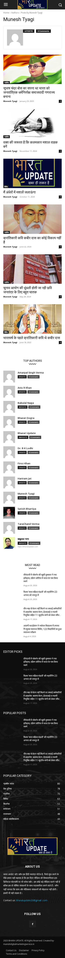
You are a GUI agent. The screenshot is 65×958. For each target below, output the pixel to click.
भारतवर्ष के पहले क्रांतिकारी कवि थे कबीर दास (31, 338)
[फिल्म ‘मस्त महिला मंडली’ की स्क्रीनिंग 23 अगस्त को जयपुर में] (12, 596)
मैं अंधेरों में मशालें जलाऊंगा (19, 192)
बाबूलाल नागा (23, 539)
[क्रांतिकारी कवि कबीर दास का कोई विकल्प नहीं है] (32, 219)
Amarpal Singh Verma (31, 372)
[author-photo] (15, 37)
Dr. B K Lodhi (25, 448)
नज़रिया (6, 82)
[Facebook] (32, 924)
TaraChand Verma (28, 523)
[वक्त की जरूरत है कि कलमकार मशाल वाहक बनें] (32, 123)
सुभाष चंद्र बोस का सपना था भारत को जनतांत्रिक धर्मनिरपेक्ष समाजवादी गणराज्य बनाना (29, 92)
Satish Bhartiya (27, 508)
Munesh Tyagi (10, 101)
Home (6, 12)
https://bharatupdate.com (28, 547)
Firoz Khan (24, 463)
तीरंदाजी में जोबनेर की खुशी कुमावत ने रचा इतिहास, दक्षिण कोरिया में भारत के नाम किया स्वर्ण (41, 578)
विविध (6, 186)
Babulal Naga (26, 402)
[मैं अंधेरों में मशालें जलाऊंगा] (32, 173)
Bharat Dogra (26, 418)
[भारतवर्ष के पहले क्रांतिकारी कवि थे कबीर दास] (32, 319)
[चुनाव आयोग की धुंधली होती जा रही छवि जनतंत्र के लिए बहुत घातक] (32, 269)
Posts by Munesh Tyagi (31, 12)
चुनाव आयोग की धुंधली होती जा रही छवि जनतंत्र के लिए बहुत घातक (27, 290)
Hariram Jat (25, 478)
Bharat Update (27, 433)
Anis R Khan (25, 387)
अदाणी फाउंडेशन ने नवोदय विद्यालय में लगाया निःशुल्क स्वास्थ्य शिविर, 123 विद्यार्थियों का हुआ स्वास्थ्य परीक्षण (43, 629)
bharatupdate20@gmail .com (31, 900)
